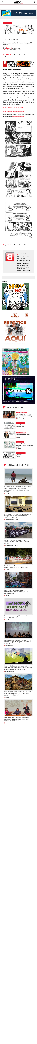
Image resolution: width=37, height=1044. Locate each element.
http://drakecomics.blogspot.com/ (14, 111)
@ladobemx (16, 48)
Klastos (10, 379)
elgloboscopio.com (18, 117)
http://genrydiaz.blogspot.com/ (13, 107)
